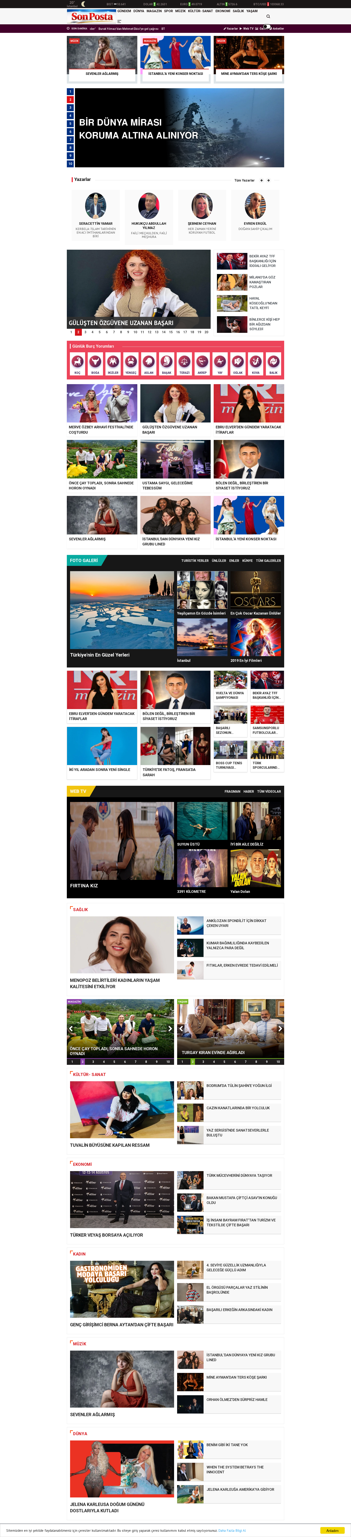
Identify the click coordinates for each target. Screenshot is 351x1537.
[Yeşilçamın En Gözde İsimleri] (202, 590)
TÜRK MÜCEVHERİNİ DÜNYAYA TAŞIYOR (239, 1175)
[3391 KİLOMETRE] (202, 868)
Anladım (332, 1530)
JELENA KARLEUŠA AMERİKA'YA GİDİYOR (240, 1489)
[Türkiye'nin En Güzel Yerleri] (122, 610)
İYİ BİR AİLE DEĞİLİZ (247, 844)
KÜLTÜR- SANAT (200, 11)
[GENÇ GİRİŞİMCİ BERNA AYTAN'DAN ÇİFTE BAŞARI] (122, 1289)
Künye (247, 561)
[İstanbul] (202, 637)
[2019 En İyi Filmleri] (256, 637)
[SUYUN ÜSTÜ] (202, 821)
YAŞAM (252, 11)
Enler (234, 561)
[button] (261, 180)
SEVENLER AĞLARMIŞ (87, 539)
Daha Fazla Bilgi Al (232, 1530)
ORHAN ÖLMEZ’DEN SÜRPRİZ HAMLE (237, 1399)
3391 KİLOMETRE (191, 891)
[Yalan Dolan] (256, 868)
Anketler (278, 28)
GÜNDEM (124, 11)
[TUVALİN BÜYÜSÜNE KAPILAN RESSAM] (122, 1109)
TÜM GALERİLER (268, 561)
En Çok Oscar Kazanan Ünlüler (256, 613)
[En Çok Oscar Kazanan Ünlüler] (256, 590)
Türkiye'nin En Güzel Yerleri (100, 655)
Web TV (248, 28)
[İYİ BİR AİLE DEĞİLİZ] (256, 821)
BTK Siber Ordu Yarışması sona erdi (114, 28)
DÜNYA (138, 11)
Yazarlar (232, 28)
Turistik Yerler (195, 561)
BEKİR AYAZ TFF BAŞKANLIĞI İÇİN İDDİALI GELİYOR (265, 697)
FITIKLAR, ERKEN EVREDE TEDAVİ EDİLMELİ (242, 965)
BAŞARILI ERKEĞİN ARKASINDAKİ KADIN (239, 1310)
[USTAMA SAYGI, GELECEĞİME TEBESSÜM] (120, 1028)
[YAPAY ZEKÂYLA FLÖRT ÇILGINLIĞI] (230, 1028)
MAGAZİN (154, 11)
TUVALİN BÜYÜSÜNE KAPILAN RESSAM (110, 1145)
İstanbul (184, 660)
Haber (249, 791)
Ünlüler (219, 561)
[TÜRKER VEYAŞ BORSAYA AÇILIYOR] (122, 1199)
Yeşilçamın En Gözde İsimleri (201, 613)
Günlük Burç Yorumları (93, 346)
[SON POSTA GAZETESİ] (91, 16)
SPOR (168, 11)
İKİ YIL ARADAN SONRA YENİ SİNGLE (99, 769)
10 (168, 1061)
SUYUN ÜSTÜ (188, 844)
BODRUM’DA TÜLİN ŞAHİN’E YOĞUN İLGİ (239, 1085)
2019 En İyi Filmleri (246, 660)
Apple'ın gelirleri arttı (155, 28)
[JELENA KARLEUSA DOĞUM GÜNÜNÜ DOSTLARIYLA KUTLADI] (122, 1468)
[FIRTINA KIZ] (122, 841)
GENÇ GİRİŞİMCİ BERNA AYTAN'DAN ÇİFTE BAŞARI (121, 1324)
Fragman (232, 791)
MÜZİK (180, 11)
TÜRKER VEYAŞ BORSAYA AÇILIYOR (106, 1235)
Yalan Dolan (240, 891)
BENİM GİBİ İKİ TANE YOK (227, 1445)
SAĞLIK (238, 11)
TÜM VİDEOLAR (269, 791)
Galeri (263, 28)
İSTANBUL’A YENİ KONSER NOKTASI (246, 539)
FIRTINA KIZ (84, 886)
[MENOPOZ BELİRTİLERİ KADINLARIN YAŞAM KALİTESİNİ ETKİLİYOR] (122, 944)
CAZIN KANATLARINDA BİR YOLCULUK (238, 1108)
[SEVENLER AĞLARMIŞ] (122, 1379)
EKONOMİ (223, 11)
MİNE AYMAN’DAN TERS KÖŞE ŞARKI (237, 1377)
